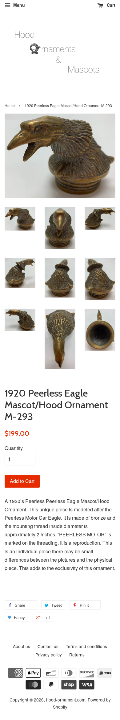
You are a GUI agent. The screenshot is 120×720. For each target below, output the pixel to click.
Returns (77, 654)
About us (21, 646)
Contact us (48, 646)
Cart (110, 5)
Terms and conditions (86, 646)
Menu (18, 5)
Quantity (14, 448)
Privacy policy (48, 654)
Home (10, 105)
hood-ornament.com (65, 700)
